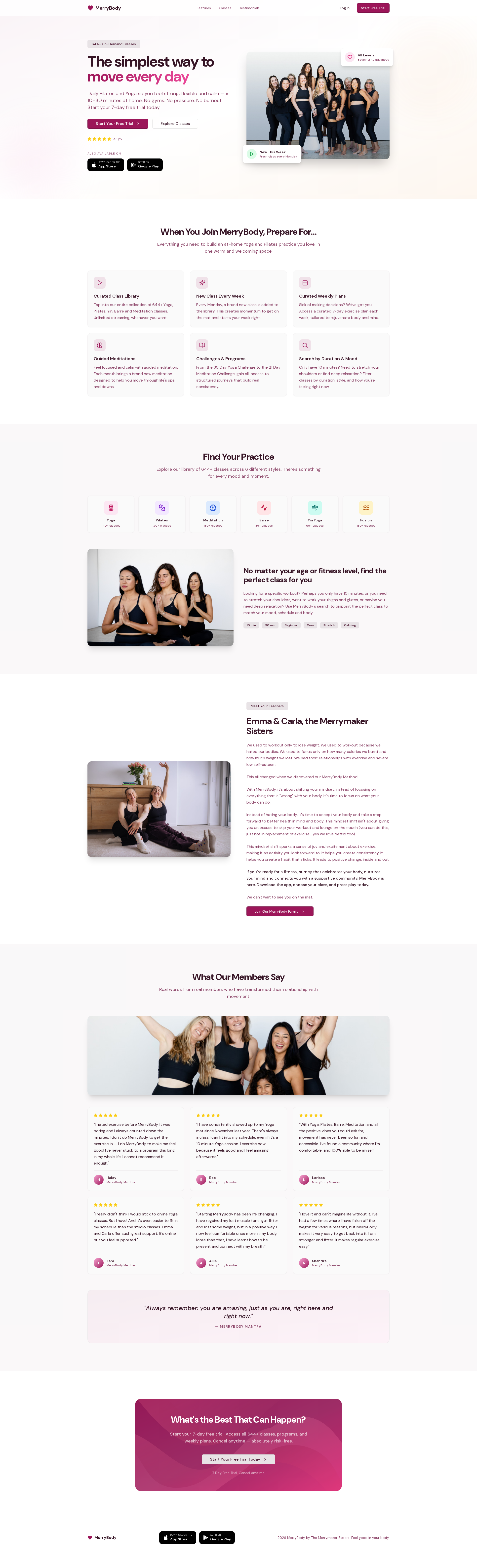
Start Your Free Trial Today (235, 1459)
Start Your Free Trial (114, 123)
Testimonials (249, 8)
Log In (345, 8)
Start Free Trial (373, 8)
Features (204, 8)
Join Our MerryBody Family (276, 911)
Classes (225, 8)
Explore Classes (175, 123)
